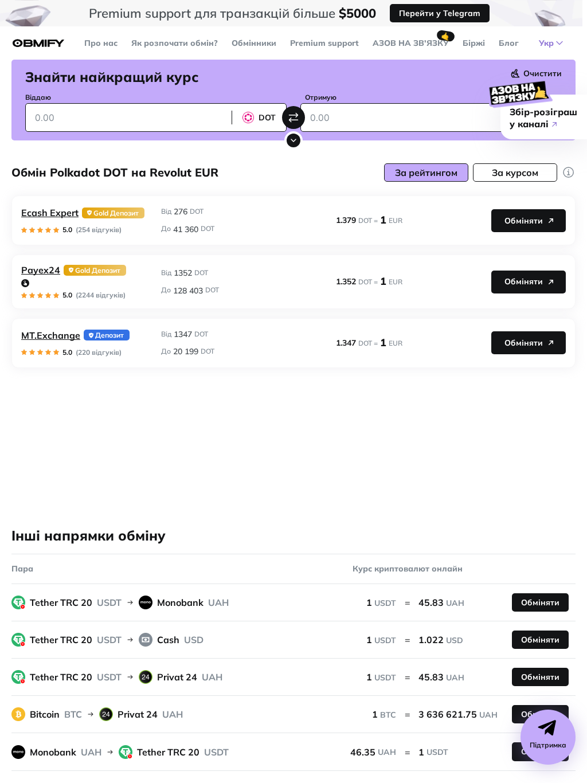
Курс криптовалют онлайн (408, 568)
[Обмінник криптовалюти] (38, 43)
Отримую (320, 97)
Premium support (324, 43)
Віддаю (38, 97)
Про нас (101, 43)
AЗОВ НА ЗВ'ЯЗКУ (411, 43)
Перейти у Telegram (439, 13)
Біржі (474, 43)
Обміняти (523, 221)
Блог (509, 43)
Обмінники (254, 43)
